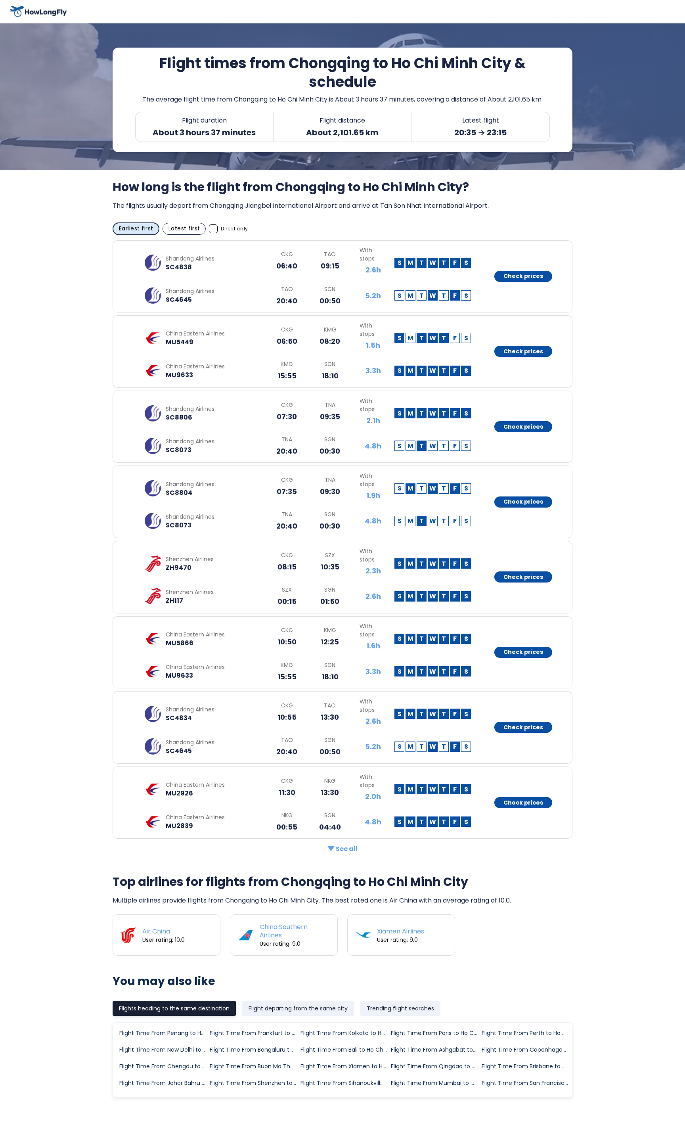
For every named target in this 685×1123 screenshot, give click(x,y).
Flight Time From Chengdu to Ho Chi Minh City (164, 1066)
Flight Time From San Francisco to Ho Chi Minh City (526, 1083)
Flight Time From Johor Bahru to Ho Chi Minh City (164, 1083)
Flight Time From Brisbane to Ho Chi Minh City (526, 1066)
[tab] (174, 1008)
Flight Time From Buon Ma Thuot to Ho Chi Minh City (254, 1066)
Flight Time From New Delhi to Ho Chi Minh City (164, 1050)
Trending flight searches (400, 1008)
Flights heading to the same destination (174, 1008)
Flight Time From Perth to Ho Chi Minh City (526, 1033)
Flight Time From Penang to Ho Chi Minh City (164, 1033)
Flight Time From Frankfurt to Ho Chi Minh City (254, 1033)
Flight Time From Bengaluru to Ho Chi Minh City (254, 1050)
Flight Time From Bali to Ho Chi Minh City (345, 1050)
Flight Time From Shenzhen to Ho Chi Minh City (254, 1083)
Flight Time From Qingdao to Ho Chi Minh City (435, 1066)
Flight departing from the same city (298, 1008)
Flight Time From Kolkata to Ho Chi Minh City (345, 1033)
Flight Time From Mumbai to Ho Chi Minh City (435, 1083)
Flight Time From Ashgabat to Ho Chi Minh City (435, 1050)
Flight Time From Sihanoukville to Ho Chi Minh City (345, 1083)
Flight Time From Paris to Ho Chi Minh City (435, 1033)
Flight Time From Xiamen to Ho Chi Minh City (345, 1066)
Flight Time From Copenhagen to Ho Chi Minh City (526, 1050)
